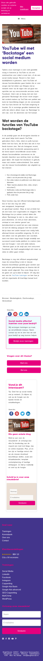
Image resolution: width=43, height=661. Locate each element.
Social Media (7, 571)
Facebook (6, 577)
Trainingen (6, 531)
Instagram (6, 580)
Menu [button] (23, 19)
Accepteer (36, 8)
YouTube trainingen (19, 275)
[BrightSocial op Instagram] (9, 639)
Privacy (16, 654)
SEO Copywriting (9, 593)
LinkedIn (5, 574)
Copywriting (7, 584)
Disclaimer (8, 654)
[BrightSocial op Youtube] (12, 639)
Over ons (6, 537)
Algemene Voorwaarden (29, 652)
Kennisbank (7, 534)
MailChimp (6, 596)
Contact (5, 541)
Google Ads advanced (11, 590)
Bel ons (24, 370)
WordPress (7, 599)
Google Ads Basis (9, 586)
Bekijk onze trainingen (23, 341)
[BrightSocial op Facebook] (6, 639)
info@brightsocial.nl (30, 655)
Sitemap (24, 654)
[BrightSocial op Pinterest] (15, 639)
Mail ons (23, 363)
